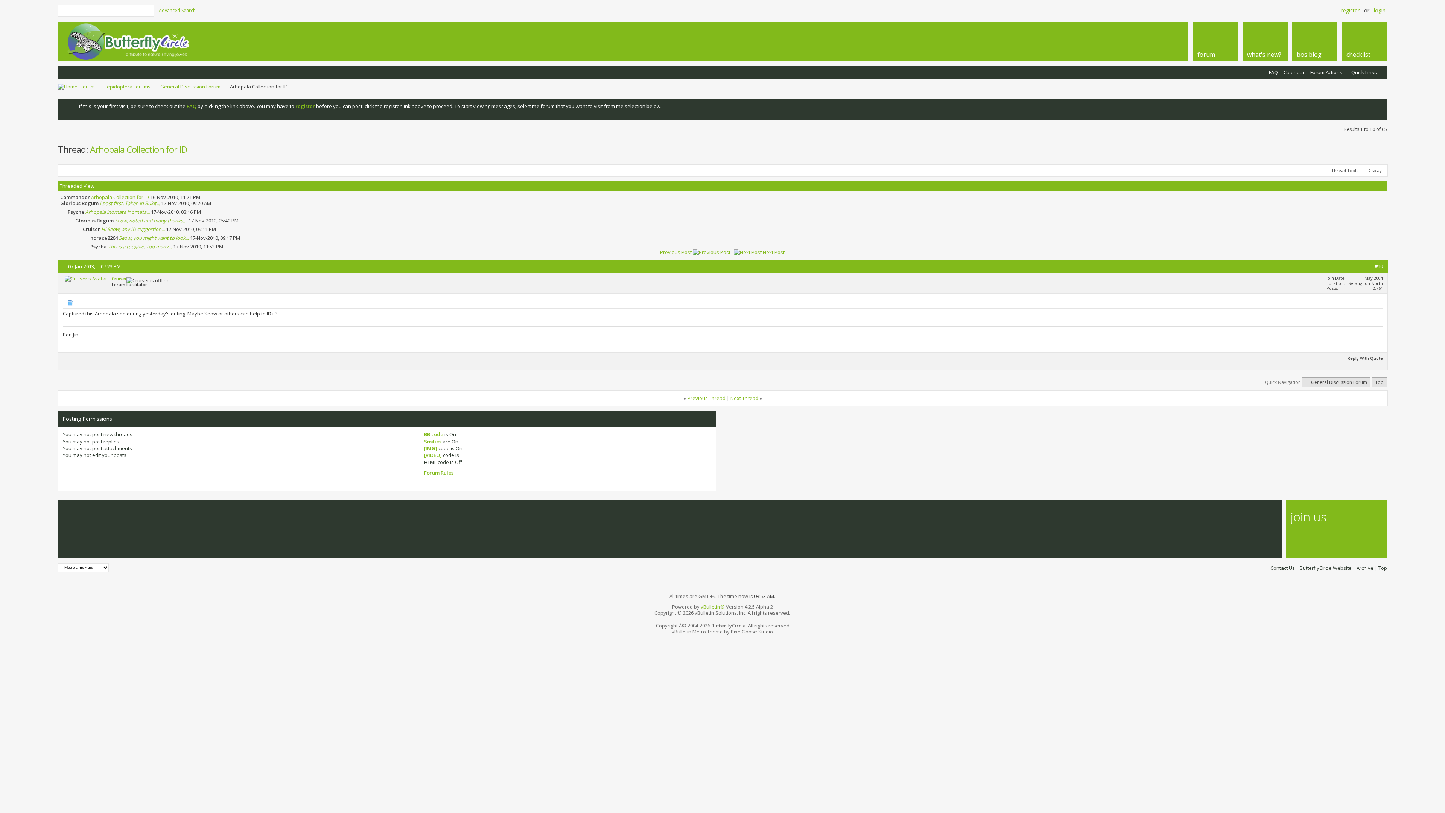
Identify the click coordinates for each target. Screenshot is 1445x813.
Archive (1365, 568)
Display (1374, 170)
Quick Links (1364, 72)
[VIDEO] (433, 455)
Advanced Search (177, 10)
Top (1379, 382)
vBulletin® (713, 606)
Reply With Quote (1365, 358)
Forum (88, 86)
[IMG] (430, 448)
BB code (433, 434)
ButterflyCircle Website (1326, 568)
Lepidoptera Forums (128, 86)
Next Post (774, 252)
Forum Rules (438, 472)
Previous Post (676, 252)
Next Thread (744, 398)
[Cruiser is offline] (86, 279)
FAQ (1273, 72)
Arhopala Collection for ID (138, 149)
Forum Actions (1326, 72)
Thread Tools (1344, 170)
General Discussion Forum (190, 86)
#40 (1379, 266)
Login (1380, 10)
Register (1350, 10)
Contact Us (1282, 568)
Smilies (432, 441)
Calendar (1294, 72)
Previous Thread (707, 398)
